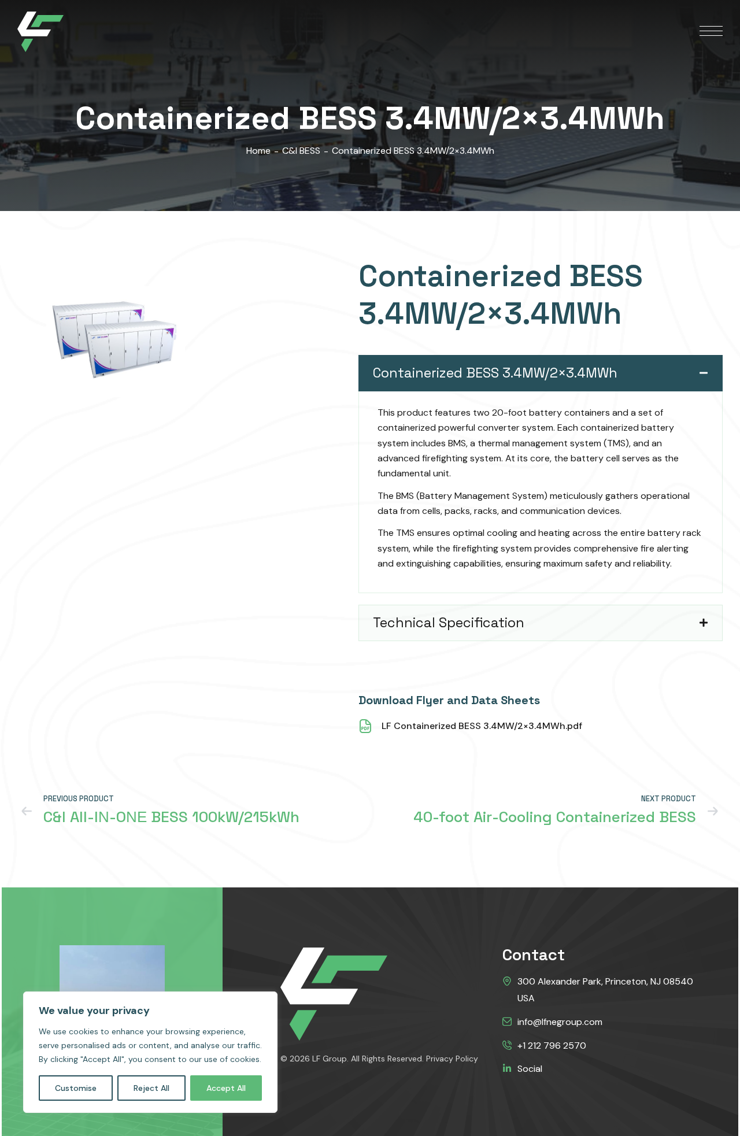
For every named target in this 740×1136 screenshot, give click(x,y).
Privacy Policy (452, 1058)
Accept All (226, 1088)
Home (258, 151)
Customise (76, 1088)
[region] (150, 1052)
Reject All (151, 1088)
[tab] (540, 373)
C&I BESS (301, 151)
